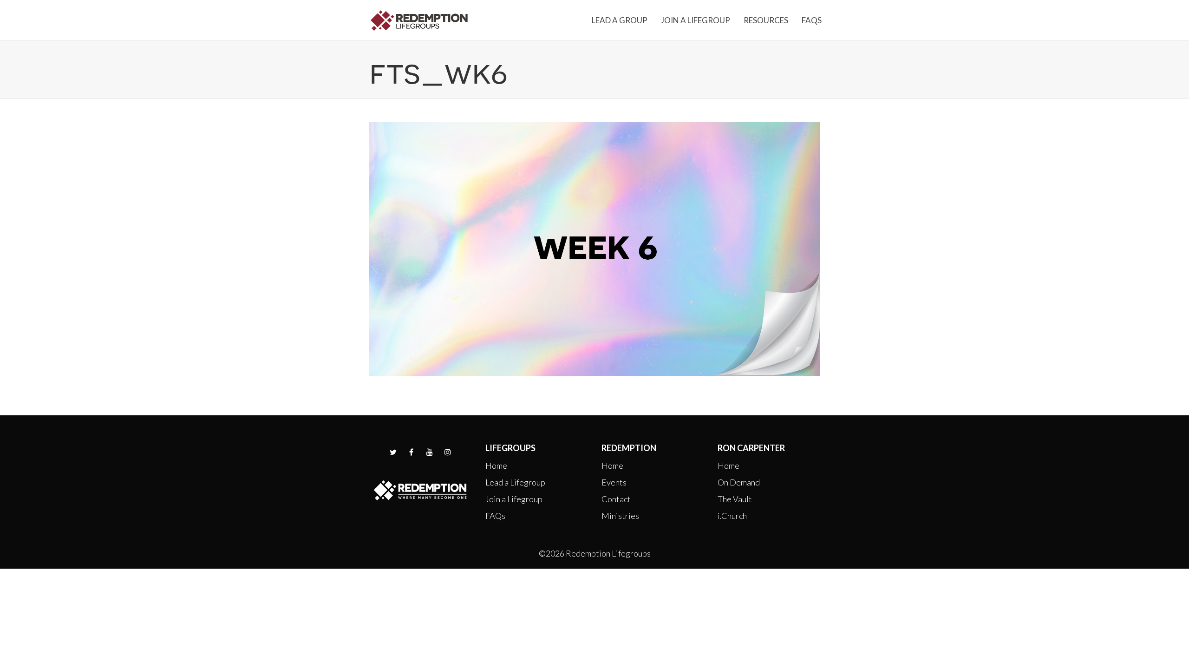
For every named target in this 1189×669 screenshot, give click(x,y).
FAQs (495, 516)
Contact (616, 499)
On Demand (739, 482)
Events (614, 482)
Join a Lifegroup (513, 499)
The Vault (735, 499)
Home (496, 465)
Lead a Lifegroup (515, 482)
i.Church (732, 516)
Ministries (620, 516)
